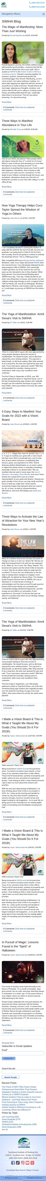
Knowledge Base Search (15, 1170)
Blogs (29, 1170)
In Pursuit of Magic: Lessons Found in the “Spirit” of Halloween (20, 946)
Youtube (27, 1163)
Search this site (8, 1068)
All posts (5, 1043)
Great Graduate (11, 1119)
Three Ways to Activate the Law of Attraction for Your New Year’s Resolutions (23, 520)
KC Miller (13, 323)
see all (5, 1129)
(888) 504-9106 (30, 1158)
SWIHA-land (21, 769)
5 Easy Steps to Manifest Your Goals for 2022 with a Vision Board (21, 415)
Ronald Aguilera (16, 35)
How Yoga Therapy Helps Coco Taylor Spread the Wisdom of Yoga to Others (22, 209)
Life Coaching (10, 1117)
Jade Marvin (15, 218)
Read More (7, 102)
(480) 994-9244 (15, 1158)
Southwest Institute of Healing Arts (19, 1124)
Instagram (23, 1163)
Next (12, 1043)
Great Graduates (11, 1127)
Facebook (13, 1163)
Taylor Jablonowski (17, 736)
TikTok (18, 1163)
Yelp (32, 1163)
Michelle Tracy (15, 129)
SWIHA (13, 72)
